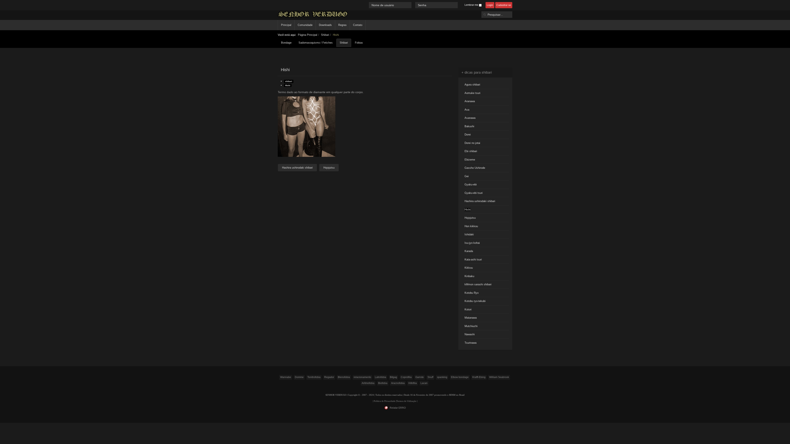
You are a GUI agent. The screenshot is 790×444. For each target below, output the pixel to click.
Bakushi (469, 126)
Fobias (359, 42)
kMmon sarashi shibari (478, 284)
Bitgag (393, 377)
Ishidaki (469, 234)
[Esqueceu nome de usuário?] (413, 5)
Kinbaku (469, 276)
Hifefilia (412, 383)
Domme (299, 377)
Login (490, 5)
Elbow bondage (460, 377)
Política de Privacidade (384, 401)
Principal (286, 25)
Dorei (468, 134)
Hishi (287, 85)
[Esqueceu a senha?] (460, 5)
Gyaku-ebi (471, 184)
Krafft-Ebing (479, 377)
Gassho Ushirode (475, 167)
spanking (442, 377)
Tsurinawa (470, 342)
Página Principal (307, 34)
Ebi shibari (471, 151)
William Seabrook (499, 377)
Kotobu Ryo (472, 292)
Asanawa (470, 117)
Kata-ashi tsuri (473, 259)
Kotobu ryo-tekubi (475, 301)
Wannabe (285, 377)
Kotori (468, 309)
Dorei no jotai (472, 143)
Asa (467, 109)
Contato (357, 25)
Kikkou (469, 267)
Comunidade (305, 25)
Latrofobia (380, 377)
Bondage (286, 42)
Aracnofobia (398, 383)
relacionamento (362, 377)
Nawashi (470, 334)
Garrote (419, 377)
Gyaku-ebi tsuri (474, 192)
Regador (329, 377)
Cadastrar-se (503, 5)
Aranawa (470, 101)
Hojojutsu (470, 217)
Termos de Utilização (406, 401)
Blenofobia (344, 377)
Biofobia (382, 383)
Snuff (430, 377)
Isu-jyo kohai (472, 242)
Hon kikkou (471, 226)
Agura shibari (472, 84)
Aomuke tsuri (472, 93)
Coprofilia (406, 377)
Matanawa (471, 317)
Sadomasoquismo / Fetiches (316, 42)
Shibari (325, 34)
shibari (288, 81)
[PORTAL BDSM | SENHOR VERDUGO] (313, 14)
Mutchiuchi (471, 326)
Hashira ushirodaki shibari (480, 201)
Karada (469, 251)
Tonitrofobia (314, 377)
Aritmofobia (368, 383)
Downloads (325, 25)
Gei (467, 176)
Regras (342, 25)
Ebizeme (470, 159)
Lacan (424, 383)
